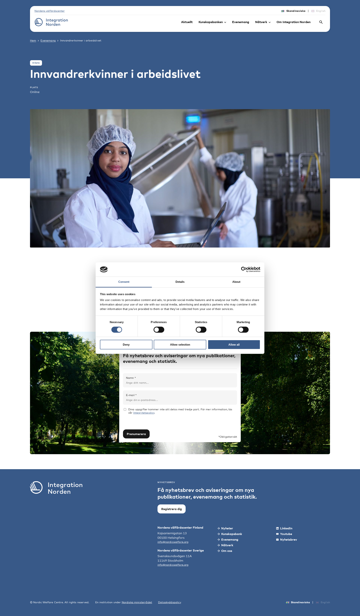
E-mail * (131, 395)
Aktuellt (187, 22)
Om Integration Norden (293, 22)
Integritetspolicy (143, 412)
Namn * (131, 377)
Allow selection (180, 344)
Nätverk (261, 22)
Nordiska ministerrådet (137, 602)
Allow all (234, 344)
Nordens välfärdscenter (49, 10)
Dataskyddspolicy (169, 602)
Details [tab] (180, 281)
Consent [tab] (123, 281)
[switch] (159, 330)
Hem (33, 40)
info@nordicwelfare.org (173, 541)
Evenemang (240, 22)
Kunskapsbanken (211, 22)
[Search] (321, 22)
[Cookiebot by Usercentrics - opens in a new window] (243, 269)
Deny (126, 344)
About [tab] (236, 281)
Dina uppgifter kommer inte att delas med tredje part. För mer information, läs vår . (180, 411)
